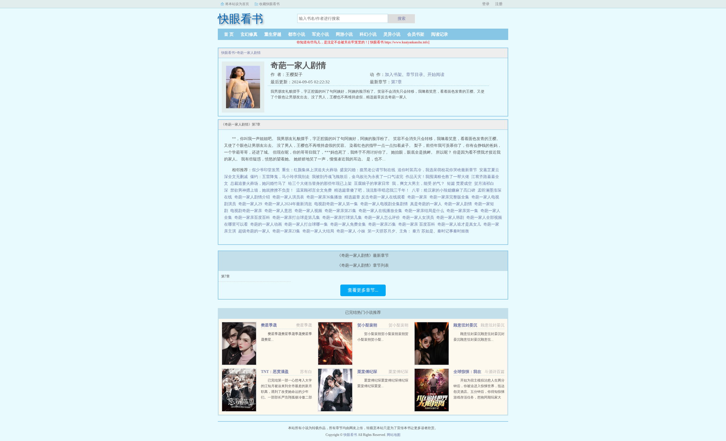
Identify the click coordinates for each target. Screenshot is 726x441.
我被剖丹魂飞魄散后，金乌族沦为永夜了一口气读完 (357, 177)
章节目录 (414, 74)
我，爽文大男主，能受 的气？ (418, 183)
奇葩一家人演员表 (289, 197)
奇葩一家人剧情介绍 (253, 197)
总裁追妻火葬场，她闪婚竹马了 (258, 183)
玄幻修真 (249, 34)
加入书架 (393, 74)
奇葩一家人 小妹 (352, 231)
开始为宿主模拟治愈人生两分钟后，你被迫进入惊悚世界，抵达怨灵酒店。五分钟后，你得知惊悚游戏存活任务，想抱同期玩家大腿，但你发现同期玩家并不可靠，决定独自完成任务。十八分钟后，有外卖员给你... (479, 397)
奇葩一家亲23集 (287, 231)
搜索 (402, 18)
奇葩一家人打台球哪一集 (307, 224)
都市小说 (296, 34)
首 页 (229, 34)
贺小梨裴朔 (367, 325)
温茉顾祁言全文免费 (314, 190)
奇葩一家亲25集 (383, 224)
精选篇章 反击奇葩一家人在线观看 (375, 197)
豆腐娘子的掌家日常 (372, 183)
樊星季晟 (269, 325)
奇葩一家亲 (418, 197)
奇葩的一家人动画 (267, 224)
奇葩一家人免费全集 (349, 224)
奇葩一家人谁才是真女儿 (460, 224)
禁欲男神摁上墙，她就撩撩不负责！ (262, 190)
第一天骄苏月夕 (381, 231)
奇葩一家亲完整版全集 (450, 197)
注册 (499, 4)
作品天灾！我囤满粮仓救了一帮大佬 (437, 177)
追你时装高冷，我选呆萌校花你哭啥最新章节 (437, 170)
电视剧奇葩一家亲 (247, 211)
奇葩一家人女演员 (419, 217)
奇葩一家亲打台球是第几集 (297, 217)
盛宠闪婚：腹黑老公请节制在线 (367, 170)
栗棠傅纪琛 (367, 372)
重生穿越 (272, 34)
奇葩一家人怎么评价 (383, 217)
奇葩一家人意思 (279, 211)
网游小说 (344, 34)
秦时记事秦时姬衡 (453, 231)
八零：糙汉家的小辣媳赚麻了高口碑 (443, 190)
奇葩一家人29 (251, 204)
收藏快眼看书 (269, 4)
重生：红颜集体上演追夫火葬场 (309, 170)
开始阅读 (435, 74)
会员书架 (415, 34)
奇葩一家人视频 (309, 211)
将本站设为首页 (237, 4)
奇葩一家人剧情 (249, 53)
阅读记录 (439, 34)
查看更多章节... (363, 290)
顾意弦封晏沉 (465, 325)
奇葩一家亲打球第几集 (343, 217)
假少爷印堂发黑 (266, 170)
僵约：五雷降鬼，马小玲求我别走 (280, 177)
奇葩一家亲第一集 (463, 211)
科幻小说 (368, 34)
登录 (485, 4)
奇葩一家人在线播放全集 (381, 211)
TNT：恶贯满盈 (275, 372)
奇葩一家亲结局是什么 (425, 211)
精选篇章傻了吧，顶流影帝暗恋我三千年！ (372, 190)
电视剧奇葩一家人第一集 (337, 204)
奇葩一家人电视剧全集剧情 (385, 204)
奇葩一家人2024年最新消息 (289, 204)
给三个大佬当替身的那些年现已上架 (320, 183)
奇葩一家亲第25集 (341, 211)
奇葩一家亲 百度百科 (417, 224)
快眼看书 (228, 53)
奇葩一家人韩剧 (451, 217)
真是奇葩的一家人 (427, 204)
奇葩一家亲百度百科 (253, 217)
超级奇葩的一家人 (255, 231)
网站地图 (393, 435)
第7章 (396, 82)
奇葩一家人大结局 (319, 231)
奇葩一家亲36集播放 (325, 197)
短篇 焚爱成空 (459, 183)
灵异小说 (391, 34)
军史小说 (320, 34)
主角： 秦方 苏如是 (416, 231)
